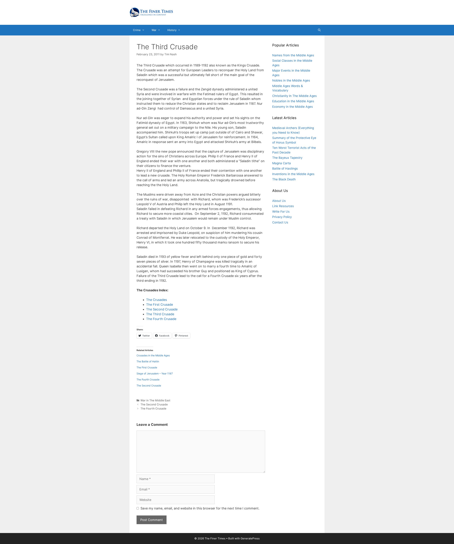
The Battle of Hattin (148, 361)
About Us (279, 201)
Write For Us (281, 211)
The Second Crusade (162, 309)
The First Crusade (159, 304)
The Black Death (284, 179)
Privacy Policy (282, 217)
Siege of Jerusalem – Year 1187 (155, 373)
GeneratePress (250, 538)
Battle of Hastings (285, 168)
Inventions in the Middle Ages (293, 174)
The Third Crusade (160, 314)
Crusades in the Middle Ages (153, 355)
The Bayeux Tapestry (287, 158)
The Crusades (156, 300)
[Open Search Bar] (319, 30)
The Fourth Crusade (161, 319)
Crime (137, 30)
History (171, 30)
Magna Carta (281, 163)
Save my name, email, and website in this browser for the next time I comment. (199, 508)
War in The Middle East (155, 400)
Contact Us (280, 222)
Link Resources (283, 206)
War (154, 30)
